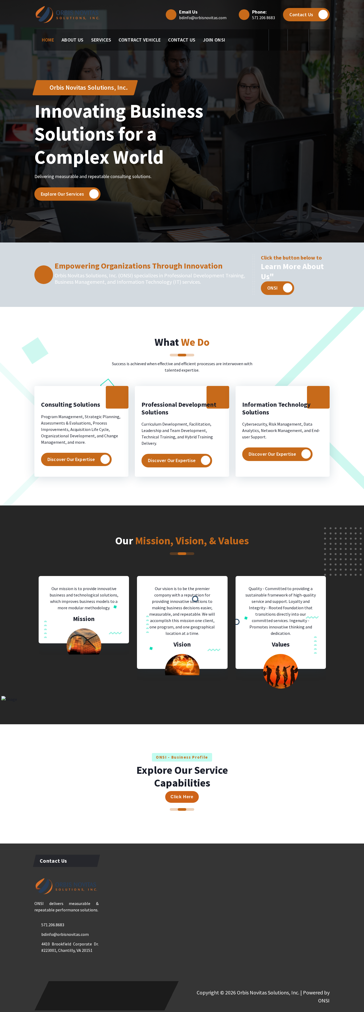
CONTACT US (181, 40)
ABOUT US (72, 40)
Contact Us (301, 14)
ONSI (272, 288)
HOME (48, 40)
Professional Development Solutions (178, 408)
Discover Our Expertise (71, 459)
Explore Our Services (62, 194)
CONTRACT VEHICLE (140, 40)
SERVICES (101, 40)
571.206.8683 (52, 924)
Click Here (182, 797)
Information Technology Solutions (276, 408)
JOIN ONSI (214, 40)
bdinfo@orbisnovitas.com (203, 17)
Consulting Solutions (70, 404)
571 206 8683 (263, 17)
